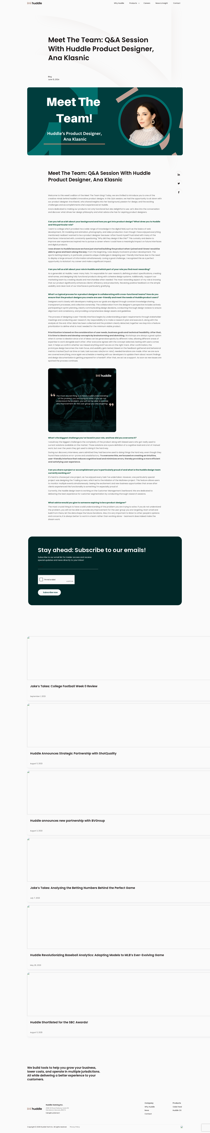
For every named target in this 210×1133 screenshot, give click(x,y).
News (147, 1110)
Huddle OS (177, 1110)
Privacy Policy (75, 1127)
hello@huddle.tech (53, 1113)
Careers (147, 3)
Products (133, 3)
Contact (176, 3)
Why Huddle (119, 3)
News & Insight (162, 3)
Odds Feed (177, 1107)
